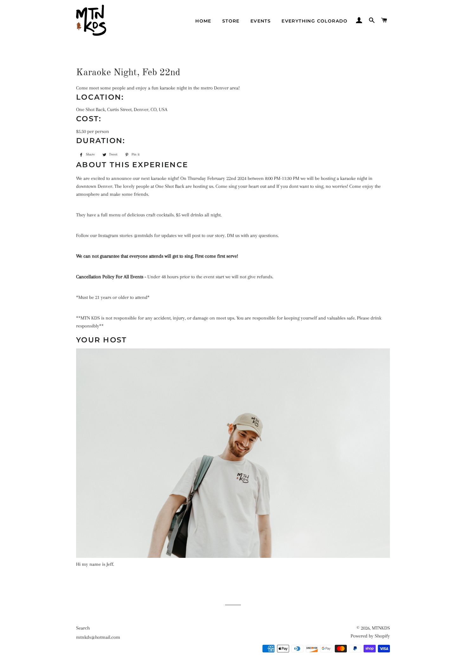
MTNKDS (381, 628)
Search (83, 628)
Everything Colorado (315, 21)
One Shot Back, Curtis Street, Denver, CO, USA (121, 109)
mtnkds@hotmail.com (98, 637)
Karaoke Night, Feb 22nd (128, 72)
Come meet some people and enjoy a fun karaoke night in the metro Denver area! (158, 88)
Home (203, 21)
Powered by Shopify (370, 636)
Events (260, 21)
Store (231, 21)
